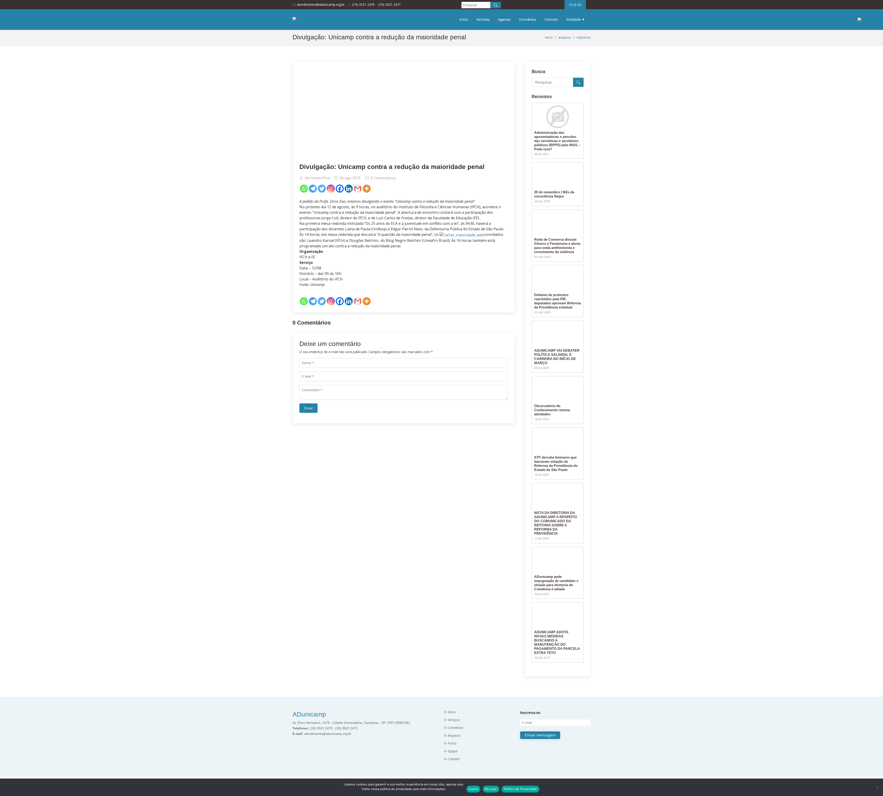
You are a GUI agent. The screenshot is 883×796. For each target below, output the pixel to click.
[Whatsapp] (304, 189)
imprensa (584, 37)
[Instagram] (331, 189)
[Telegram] (313, 189)
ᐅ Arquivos (452, 735)
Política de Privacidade (520, 789)
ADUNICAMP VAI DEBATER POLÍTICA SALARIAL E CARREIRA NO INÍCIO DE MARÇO (556, 356)
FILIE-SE (575, 5)
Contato (551, 19)
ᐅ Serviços (452, 720)
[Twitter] (322, 189)
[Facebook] (340, 189)
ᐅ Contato (452, 759)
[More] (367, 189)
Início (464, 19)
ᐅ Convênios (453, 727)
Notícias (483, 19)
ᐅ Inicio (450, 712)
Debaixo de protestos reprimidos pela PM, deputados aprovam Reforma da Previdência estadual (557, 301)
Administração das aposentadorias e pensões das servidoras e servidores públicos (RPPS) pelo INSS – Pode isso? (557, 141)
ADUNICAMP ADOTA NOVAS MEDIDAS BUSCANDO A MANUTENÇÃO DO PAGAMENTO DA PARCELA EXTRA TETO (557, 642)
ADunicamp (309, 714)
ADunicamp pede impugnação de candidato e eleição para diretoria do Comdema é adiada (556, 583)
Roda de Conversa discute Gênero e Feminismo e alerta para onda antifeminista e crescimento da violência (557, 245)
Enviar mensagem (540, 735)
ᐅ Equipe (451, 751)
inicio (549, 37)
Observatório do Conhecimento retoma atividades (552, 410)
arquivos (564, 37)
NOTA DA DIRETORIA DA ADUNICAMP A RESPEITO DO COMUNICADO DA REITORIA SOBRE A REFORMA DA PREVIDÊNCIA (555, 523)
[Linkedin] (349, 189)
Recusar (491, 789)
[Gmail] (358, 189)
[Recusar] (877, 787)
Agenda (504, 19)
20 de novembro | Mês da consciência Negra (554, 194)
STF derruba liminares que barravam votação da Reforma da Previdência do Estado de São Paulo (556, 463)
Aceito (473, 789)
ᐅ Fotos (450, 743)
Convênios (527, 19)
